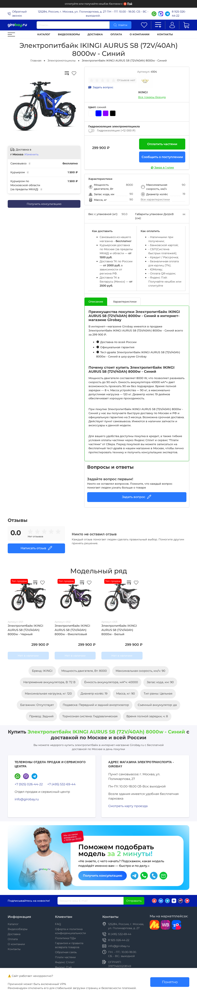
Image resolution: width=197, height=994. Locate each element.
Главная (35, 60)
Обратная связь (66, 952)
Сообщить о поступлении (162, 157)
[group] (103, 80)
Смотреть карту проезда (128, 806)
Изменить (31, 154)
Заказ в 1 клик (164, 167)
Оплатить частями (162, 144)
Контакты (165, 34)
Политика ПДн (65, 938)
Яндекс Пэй (63, 967)
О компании (139, 34)
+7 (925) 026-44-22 (29, 784)
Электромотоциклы (62, 60)
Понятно (170, 982)
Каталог (43, 34)
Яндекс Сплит (64, 962)
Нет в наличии (28, 655)
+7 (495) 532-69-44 (61, 784)
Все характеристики (155, 199)
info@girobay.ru (27, 799)
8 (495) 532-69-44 (119, 934)
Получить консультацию (44, 204)
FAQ (58, 924)
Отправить (134, 900)
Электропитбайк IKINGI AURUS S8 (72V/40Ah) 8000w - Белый (119, 630)
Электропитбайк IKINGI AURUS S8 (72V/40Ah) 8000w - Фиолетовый (72, 630)
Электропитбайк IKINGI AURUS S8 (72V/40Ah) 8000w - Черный (25, 630)
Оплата (116, 34)
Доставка (95, 34)
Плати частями (65, 957)
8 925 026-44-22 (179, 13)
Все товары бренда (152, 97)
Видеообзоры (69, 34)
